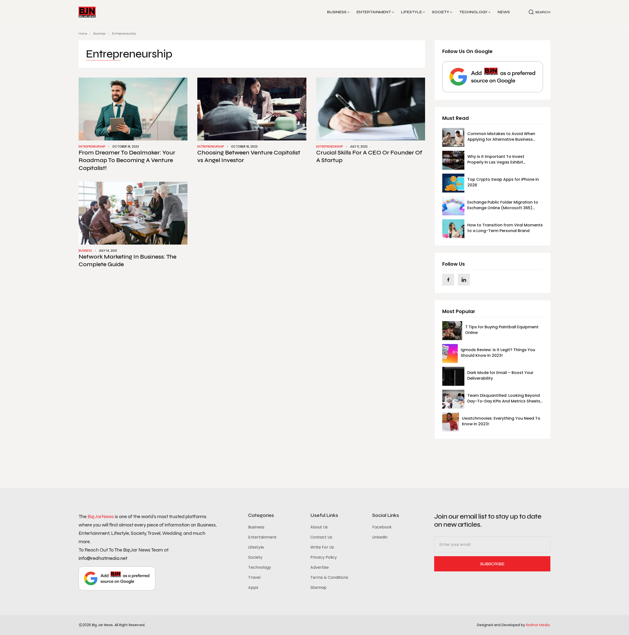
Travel (254, 577)
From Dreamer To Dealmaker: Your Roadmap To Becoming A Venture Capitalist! (127, 160)
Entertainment (374, 12)
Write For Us (322, 547)
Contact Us (321, 537)
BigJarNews (100, 516)
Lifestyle (411, 12)
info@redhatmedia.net (103, 558)
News (504, 12)
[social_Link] (448, 280)
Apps (253, 587)
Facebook (382, 527)
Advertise (319, 567)
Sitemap (318, 587)
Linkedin (379, 537)
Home (83, 34)
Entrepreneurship (92, 146)
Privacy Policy (323, 557)
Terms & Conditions (329, 577)
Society (440, 12)
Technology (473, 12)
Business (336, 12)
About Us (319, 527)
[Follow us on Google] (492, 76)
